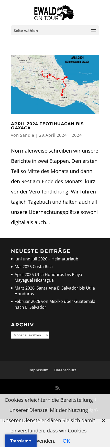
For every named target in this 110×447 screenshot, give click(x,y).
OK (66, 440)
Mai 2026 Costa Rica (34, 266)
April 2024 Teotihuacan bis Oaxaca (47, 125)
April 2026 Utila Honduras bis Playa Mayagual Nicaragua (48, 277)
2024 (77, 135)
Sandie (27, 135)
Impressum (38, 370)
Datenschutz (65, 370)
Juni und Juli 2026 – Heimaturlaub (46, 259)
